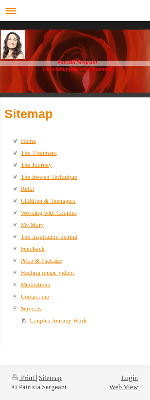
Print (27, 378)
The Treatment (39, 153)
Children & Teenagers (48, 201)
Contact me (35, 296)
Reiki (27, 189)
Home (28, 141)
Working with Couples (49, 213)
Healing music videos (48, 272)
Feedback (33, 249)
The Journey (36, 165)
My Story (32, 225)
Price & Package (41, 260)
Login (129, 378)
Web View (123, 387)
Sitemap (50, 378)
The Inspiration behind (49, 237)
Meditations (35, 284)
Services (31, 308)
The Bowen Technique (49, 177)
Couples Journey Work (58, 320)
